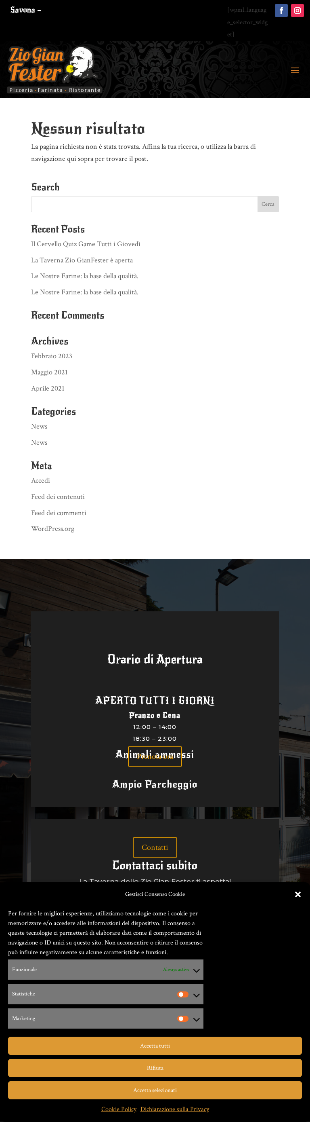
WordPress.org (52, 528)
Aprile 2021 (48, 388)
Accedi (40, 480)
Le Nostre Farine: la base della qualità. (84, 276)
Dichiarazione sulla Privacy (174, 1109)
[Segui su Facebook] (281, 10)
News (39, 426)
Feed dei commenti (58, 513)
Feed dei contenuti (58, 496)
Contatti (155, 847)
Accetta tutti (155, 1046)
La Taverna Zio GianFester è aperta (82, 260)
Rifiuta (155, 1068)
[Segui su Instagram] (297, 10)
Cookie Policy (118, 1109)
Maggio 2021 (49, 372)
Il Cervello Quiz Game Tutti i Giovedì (85, 244)
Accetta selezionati (155, 1090)
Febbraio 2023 (51, 356)
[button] (298, 894)
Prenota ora (155, 756)
